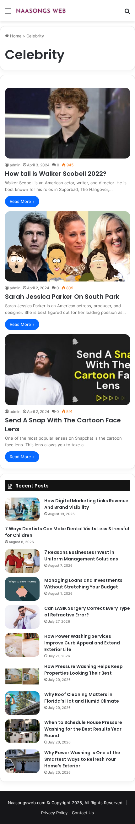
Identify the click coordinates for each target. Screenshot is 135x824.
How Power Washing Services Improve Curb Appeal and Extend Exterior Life (82, 643)
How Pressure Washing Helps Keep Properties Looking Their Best (83, 669)
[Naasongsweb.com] (41, 10)
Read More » (22, 201)
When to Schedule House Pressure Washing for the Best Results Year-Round (84, 729)
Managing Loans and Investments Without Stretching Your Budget (83, 583)
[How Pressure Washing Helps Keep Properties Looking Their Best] (22, 675)
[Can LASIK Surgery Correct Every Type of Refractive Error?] (22, 617)
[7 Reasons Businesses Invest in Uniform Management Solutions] (22, 561)
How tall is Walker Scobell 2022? (55, 173)
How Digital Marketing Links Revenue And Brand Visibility (86, 504)
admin (15, 165)
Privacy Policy (54, 812)
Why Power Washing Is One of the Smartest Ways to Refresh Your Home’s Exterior (82, 759)
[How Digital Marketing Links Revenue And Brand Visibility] (22, 509)
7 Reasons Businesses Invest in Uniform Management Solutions (81, 555)
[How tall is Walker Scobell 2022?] (67, 123)
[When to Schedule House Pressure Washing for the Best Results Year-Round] (22, 731)
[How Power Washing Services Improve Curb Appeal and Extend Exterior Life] (22, 645)
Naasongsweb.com (26, 802)
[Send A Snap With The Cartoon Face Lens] (67, 369)
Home (15, 35)
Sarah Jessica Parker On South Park (62, 296)
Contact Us (83, 812)
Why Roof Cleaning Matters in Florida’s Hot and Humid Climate (81, 697)
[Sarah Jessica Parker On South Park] (67, 246)
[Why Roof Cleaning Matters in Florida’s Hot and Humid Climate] (22, 703)
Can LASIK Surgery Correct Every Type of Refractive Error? (87, 611)
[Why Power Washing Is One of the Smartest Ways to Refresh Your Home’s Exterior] (22, 761)
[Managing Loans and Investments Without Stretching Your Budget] (22, 589)
